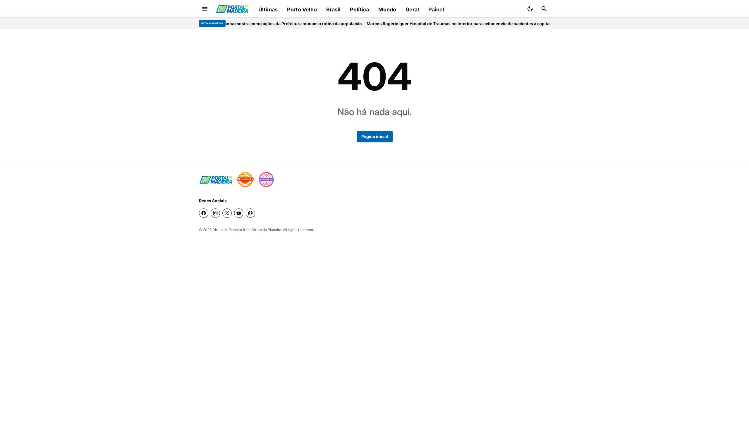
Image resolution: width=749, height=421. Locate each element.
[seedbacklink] (245, 179)
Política (359, 9)
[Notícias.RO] (216, 179)
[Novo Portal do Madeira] (232, 9)
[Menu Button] (205, 9)
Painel (436, 9)
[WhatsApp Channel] (250, 213)
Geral (412, 9)
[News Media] (266, 179)
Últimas (268, 9)
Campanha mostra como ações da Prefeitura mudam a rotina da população (272, 23)
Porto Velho (302, 9)
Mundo (387, 9)
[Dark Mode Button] (530, 9)
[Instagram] (215, 213)
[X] (227, 213)
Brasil (333, 9)
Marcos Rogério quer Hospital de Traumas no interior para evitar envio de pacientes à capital (444, 23)
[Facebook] (203, 213)
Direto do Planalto (227, 229)
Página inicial (374, 136)
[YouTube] (238, 213)
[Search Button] (544, 9)
